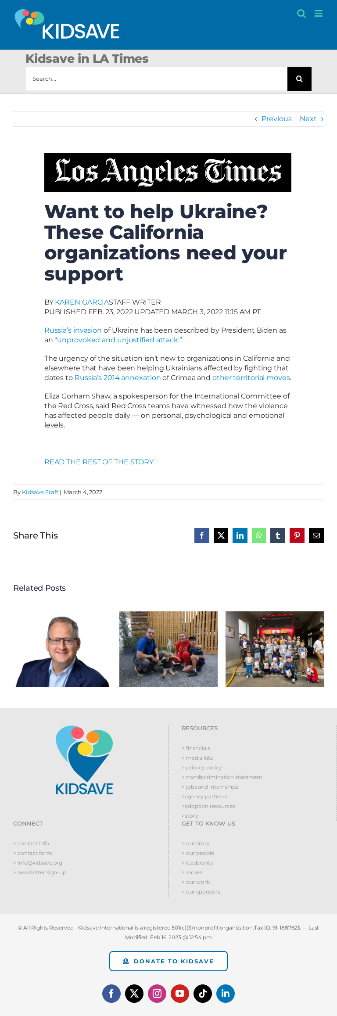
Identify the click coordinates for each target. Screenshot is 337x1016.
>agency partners (204, 796)
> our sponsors (201, 891)
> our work (196, 882)
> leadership (197, 862)
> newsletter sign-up (39, 872)
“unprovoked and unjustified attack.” (118, 340)
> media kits (197, 757)
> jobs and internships (210, 786)
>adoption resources (208, 806)
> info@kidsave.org (37, 862)
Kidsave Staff (40, 491)
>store (190, 815)
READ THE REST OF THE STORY (99, 462)
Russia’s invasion (73, 330)
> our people (198, 853)
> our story (196, 843)
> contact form (32, 853)
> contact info (31, 843)
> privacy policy (202, 767)
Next (308, 119)
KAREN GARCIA (82, 302)
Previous (276, 119)
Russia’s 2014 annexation (118, 377)
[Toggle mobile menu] (319, 13)
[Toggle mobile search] (301, 13)
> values (192, 872)
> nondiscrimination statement (222, 777)
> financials (196, 748)
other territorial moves (251, 377)
